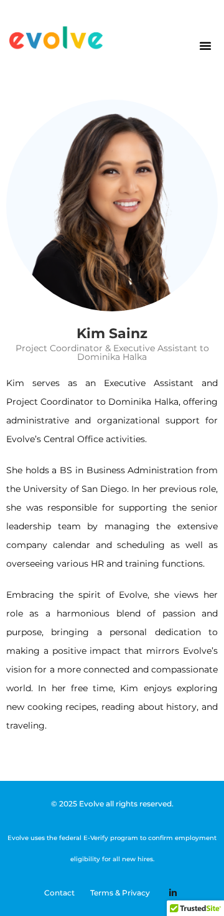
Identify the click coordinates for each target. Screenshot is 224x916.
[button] (205, 45)
